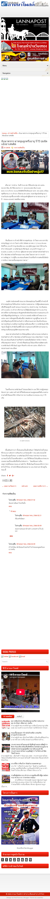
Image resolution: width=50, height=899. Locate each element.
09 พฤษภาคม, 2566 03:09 (32, 526)
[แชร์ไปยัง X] (8, 480)
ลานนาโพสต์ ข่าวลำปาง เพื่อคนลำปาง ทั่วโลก (28, 894)
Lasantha (40, 897)
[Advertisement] (25, 105)
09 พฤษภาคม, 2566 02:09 (26, 544)
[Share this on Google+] (13, 476)
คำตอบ (13, 511)
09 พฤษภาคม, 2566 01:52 (26, 500)
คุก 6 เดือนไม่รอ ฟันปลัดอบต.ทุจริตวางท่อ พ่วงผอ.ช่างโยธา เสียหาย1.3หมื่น (27, 722)
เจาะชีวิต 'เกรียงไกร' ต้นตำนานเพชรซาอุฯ (26, 764)
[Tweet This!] (9, 476)
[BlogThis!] (6, 480)
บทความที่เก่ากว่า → (40, 486)
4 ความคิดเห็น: (19, 148)
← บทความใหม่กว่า (9, 486)
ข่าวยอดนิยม (7, 716)
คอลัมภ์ (19, 716)
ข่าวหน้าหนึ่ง (12, 133)
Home (4, 133)
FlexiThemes (18, 897)
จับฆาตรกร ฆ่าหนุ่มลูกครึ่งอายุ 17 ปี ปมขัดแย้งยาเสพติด (24, 142)
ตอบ (10, 506)
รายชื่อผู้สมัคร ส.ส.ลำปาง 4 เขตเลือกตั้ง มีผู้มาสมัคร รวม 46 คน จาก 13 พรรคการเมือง (29, 776)
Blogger (30, 848)
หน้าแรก (25, 486)
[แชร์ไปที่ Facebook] (11, 480)
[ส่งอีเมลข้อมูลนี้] (3, 480)
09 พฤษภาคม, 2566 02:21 (32, 515)
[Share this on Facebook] (7, 476)
